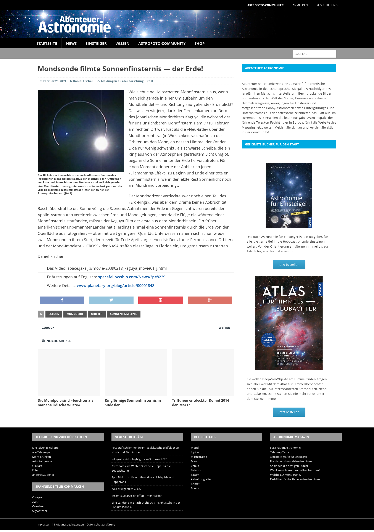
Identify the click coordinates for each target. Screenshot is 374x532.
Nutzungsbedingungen (69, 524)
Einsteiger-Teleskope (45, 448)
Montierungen (41, 457)
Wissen (122, 43)
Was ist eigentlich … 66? (126, 489)
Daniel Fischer (83, 81)
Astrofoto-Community (162, 43)
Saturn (195, 475)
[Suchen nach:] (314, 54)
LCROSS (54, 314)
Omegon (38, 497)
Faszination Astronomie (285, 448)
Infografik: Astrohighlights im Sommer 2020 (139, 459)
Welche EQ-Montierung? (285, 475)
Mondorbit (75, 314)
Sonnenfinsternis (123, 314)
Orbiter (96, 314)
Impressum (44, 524)
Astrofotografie (42, 461)
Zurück (48, 328)
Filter (35, 470)
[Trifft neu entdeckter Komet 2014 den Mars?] (203, 394)
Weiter (224, 328)
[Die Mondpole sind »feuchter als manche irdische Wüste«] (69, 394)
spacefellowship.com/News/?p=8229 (131, 276)
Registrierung (326, 5)
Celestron (38, 506)
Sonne (195, 488)
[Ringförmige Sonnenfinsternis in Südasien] (136, 394)
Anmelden (300, 5)
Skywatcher (39, 511)
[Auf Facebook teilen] (62, 300)
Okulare (37, 466)
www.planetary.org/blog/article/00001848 (115, 285)
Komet (195, 484)
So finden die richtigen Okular (289, 466)
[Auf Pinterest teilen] (160, 300)
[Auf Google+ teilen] (210, 300)
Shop (200, 43)
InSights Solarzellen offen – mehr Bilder (136, 496)
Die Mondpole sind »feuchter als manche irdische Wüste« (65, 402)
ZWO (35, 502)
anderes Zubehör (43, 475)
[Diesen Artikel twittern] (111, 300)
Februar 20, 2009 (54, 81)
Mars (194, 461)
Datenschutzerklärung (101, 524)
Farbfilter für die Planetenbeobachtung (295, 479)
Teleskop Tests (279, 452)
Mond (195, 448)
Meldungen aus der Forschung (122, 81)
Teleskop (196, 470)
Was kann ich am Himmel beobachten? (295, 470)
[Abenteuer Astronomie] (187, 24)
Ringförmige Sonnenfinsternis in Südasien (133, 402)
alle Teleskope (41, 452)
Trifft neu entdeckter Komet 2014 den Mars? (200, 402)
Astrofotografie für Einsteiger (288, 457)
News (71, 43)
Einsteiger (96, 43)
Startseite (47, 43)
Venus (195, 466)
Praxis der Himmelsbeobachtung (291, 461)
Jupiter (195, 452)
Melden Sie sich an (288, 127)
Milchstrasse (199, 457)
